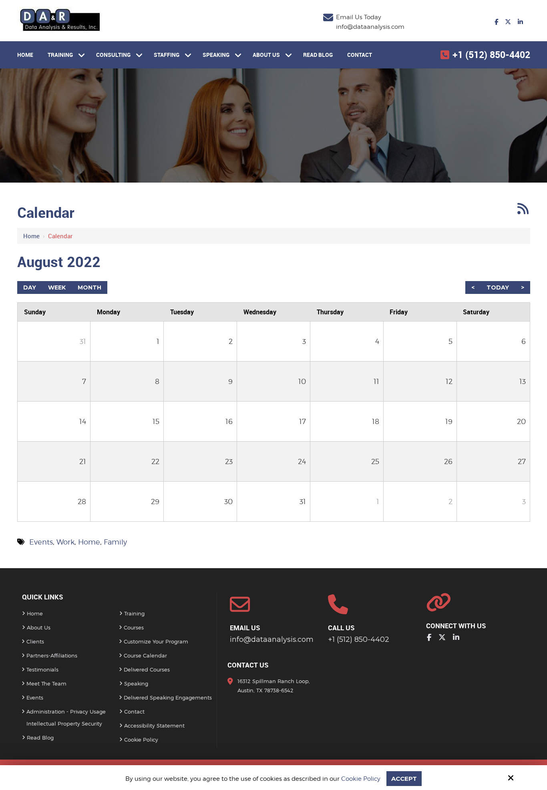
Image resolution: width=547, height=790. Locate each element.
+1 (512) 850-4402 (491, 54)
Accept (404, 778)
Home (31, 236)
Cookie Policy (360, 778)
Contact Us (248, 664)
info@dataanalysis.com (370, 26)
